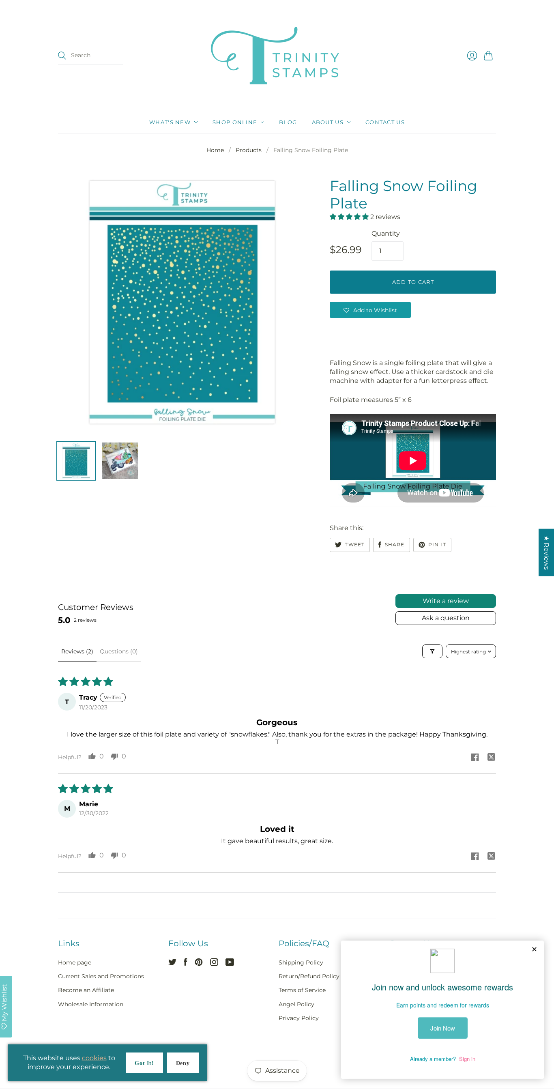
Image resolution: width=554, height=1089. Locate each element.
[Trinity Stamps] (277, 55)
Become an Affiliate (86, 990)
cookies (94, 1058)
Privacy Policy (299, 1018)
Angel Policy (296, 1004)
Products (249, 150)
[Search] (62, 56)
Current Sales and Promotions (101, 976)
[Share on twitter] (491, 758)
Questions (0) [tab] (119, 651)
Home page (74, 962)
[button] (350, 217)
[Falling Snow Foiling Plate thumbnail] (76, 460)
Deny (183, 1063)
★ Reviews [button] (546, 552)
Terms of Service (302, 990)
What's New (170, 122)
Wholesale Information (90, 1004)
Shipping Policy (301, 962)
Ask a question (446, 618)
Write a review (446, 601)
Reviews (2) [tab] (77, 651)
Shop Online (235, 122)
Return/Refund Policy (309, 976)
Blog (288, 122)
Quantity (385, 233)
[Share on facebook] (475, 758)
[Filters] (432, 651)
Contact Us (385, 122)
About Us (328, 122)
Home (215, 150)
